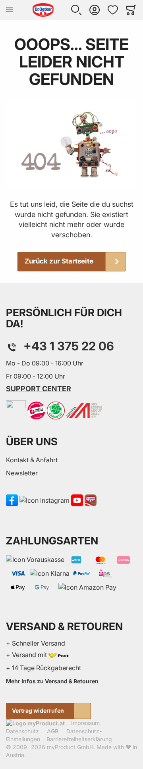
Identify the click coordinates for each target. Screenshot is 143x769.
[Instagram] (44, 500)
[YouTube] (77, 500)
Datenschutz (22, 731)
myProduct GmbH (70, 747)
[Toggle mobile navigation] (9, 10)
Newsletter (22, 473)
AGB (52, 731)
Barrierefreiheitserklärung (79, 739)
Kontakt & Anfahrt (32, 460)
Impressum (85, 722)
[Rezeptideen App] (91, 500)
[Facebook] (12, 500)
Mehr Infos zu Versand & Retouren (52, 681)
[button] (76, 10)
